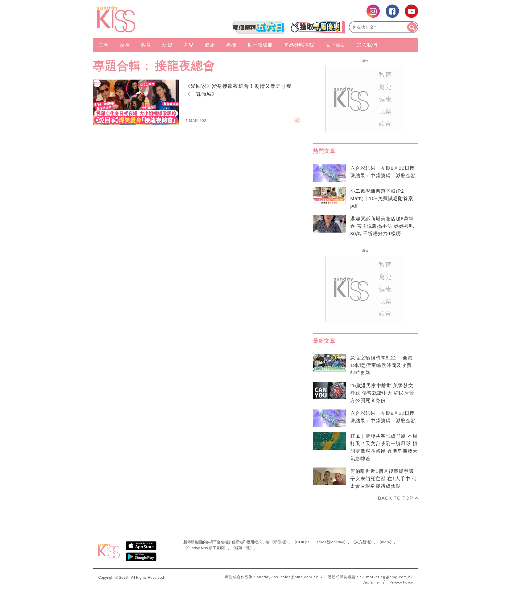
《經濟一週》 (242, 548)
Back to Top (395, 498)
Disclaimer (371, 582)
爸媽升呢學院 (299, 45)
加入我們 (367, 45)
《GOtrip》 (301, 542)
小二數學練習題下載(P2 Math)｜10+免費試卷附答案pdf (381, 198)
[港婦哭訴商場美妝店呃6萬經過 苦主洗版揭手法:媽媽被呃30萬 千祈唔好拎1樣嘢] (329, 224)
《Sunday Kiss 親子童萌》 (205, 548)
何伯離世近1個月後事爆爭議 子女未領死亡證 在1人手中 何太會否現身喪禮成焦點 (383, 479)
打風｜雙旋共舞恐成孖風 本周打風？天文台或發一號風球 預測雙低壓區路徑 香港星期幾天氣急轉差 (384, 447)
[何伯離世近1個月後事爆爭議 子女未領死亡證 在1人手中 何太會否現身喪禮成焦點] (329, 476)
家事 (125, 45)
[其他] (297, 122)
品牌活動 (335, 45)
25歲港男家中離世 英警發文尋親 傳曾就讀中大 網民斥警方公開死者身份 (382, 393)
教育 (146, 45)
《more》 (385, 542)
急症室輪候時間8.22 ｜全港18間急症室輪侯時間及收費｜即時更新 (383, 365)
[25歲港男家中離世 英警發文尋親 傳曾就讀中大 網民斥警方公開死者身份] (329, 390)
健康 (210, 45)
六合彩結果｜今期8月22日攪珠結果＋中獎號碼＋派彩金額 (383, 172)
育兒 (189, 45)
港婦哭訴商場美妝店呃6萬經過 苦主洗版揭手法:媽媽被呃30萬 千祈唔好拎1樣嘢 (382, 226)
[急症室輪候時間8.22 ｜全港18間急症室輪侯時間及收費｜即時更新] (329, 363)
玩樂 (167, 45)
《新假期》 (279, 542)
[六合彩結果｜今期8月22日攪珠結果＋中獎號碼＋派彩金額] (329, 173)
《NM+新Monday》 (331, 542)
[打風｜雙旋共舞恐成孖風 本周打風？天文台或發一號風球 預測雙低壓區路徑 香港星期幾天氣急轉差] (329, 441)
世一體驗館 (260, 45)
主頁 (103, 45)
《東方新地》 (362, 542)
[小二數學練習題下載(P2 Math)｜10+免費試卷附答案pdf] (329, 196)
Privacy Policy (401, 582)
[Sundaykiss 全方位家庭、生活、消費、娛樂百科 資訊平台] (142, 19)
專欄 (231, 45)
